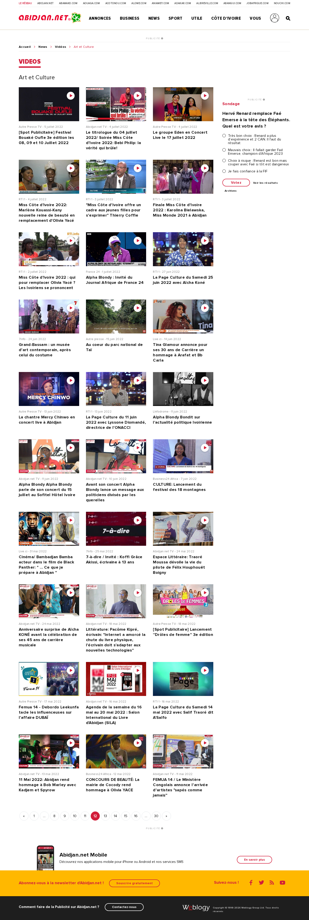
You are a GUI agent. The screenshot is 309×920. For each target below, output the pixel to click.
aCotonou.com (115, 3)
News (154, 18)
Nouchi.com (282, 3)
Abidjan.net (45, 3)
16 (136, 816)
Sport (176, 18)
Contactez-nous (124, 907)
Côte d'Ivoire (226, 18)
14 (115, 816)
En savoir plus (254, 860)
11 (85, 816)
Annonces (100, 18)
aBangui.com (232, 3)
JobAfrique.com (257, 3)
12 (95, 816)
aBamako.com (68, 3)
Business (130, 18)
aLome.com (138, 3)
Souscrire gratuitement (134, 883)
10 (75, 816)
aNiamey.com (160, 3)
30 (156, 816)
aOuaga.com (91, 3)
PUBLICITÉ (153, 38)
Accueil (25, 46)
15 (126, 816)
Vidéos (60, 46)
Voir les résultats (265, 183)
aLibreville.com (207, 3)
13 (105, 816)
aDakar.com (182, 3)
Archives (231, 191)
